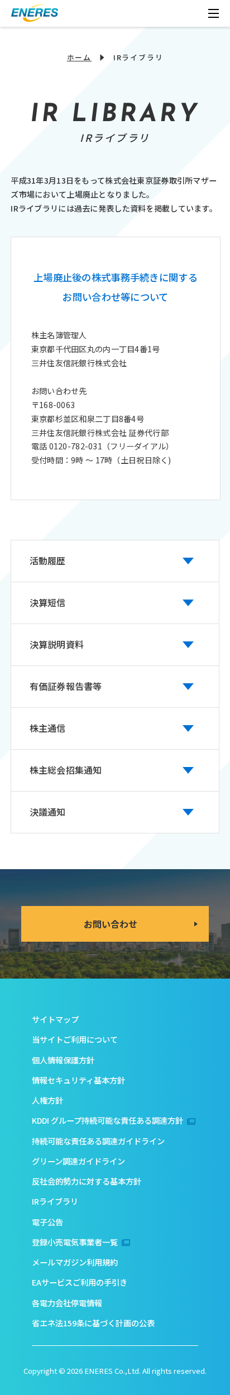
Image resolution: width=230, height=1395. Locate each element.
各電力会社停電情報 (67, 1302)
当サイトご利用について (75, 1039)
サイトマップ (55, 1019)
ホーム (79, 57)
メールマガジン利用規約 (75, 1262)
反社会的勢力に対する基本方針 (86, 1181)
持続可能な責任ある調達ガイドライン (98, 1141)
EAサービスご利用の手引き (79, 1282)
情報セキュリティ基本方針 (78, 1080)
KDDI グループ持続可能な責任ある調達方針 (107, 1120)
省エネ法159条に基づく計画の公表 (93, 1323)
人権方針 (47, 1100)
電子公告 (47, 1222)
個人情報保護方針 (63, 1060)
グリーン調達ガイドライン (78, 1161)
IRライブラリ (55, 1201)
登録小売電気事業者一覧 (75, 1242)
